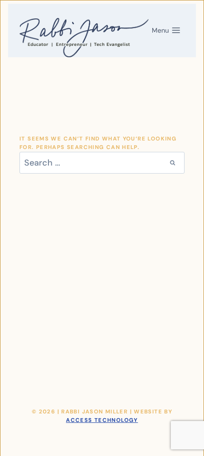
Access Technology (102, 420)
